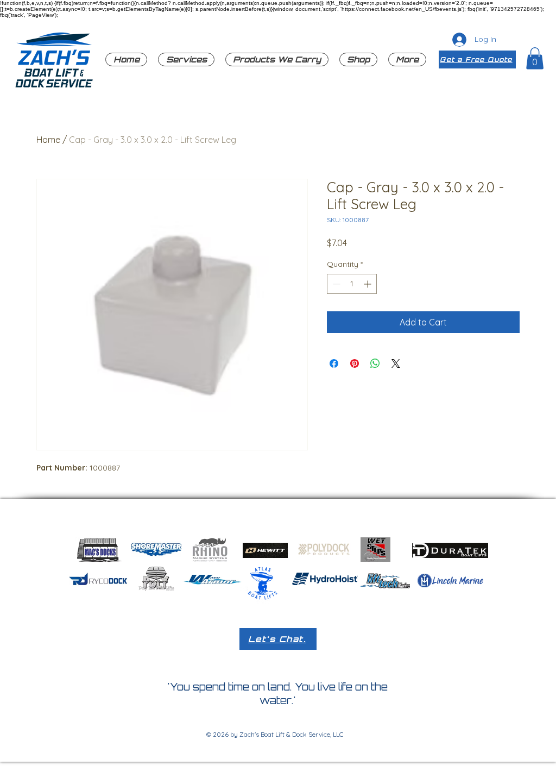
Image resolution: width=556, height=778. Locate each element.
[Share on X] (395, 363)
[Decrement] (335, 283)
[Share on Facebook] (333, 363)
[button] (276, 59)
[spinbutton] (352, 283)
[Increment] (368, 283)
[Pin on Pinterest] (354, 363)
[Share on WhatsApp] (375, 363)
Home (48, 139)
